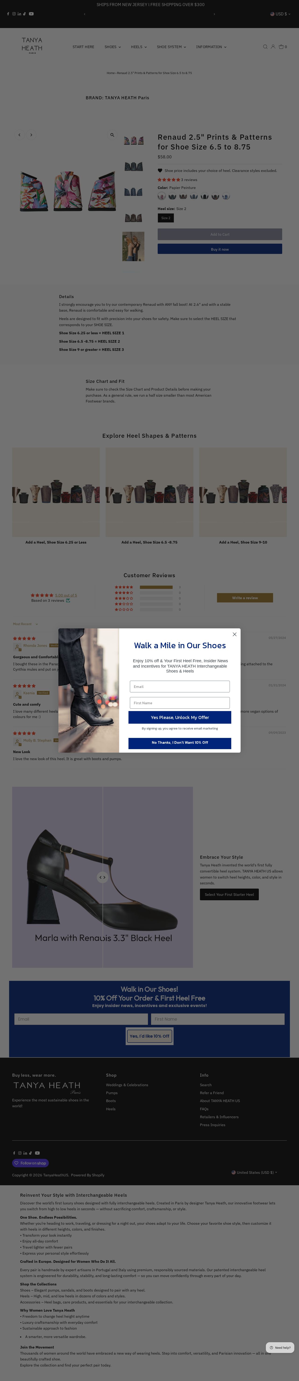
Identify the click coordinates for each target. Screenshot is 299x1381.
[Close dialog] (235, 634)
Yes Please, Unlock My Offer (180, 717)
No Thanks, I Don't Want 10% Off (180, 742)
